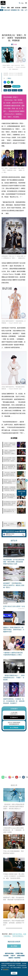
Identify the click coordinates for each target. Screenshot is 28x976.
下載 (26, 777)
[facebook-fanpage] (13, 961)
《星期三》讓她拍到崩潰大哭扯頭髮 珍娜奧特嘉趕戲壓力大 (9, 444)
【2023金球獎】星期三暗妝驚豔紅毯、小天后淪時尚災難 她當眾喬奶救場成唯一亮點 (10, 459)
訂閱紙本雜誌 (3, 2)
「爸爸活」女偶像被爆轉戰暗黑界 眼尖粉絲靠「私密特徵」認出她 (10, 488)
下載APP (12, 955)
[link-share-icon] (12, 82)
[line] (8, 961)
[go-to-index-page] (12, 44)
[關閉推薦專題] (26, 480)
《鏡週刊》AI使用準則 (14, 958)
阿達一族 (14, 90)
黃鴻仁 (9, 78)
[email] (20, 961)
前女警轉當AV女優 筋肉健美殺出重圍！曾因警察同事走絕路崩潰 (10, 503)
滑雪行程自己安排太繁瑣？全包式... (14, 607)
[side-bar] (26, 3)
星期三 (20, 90)
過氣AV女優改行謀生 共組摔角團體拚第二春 (10, 510)
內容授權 (5, 955)
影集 (5, 90)
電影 (9, 90)
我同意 (14, 973)
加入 (6, 777)
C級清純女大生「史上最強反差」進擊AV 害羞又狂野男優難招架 (10, 481)
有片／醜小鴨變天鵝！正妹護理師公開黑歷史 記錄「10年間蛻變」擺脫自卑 (9, 496)
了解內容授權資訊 (17, 936)
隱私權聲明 (5, 969)
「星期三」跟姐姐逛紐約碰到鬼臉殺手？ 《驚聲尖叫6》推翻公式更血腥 (10, 452)
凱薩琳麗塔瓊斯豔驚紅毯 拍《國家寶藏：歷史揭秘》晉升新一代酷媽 (9, 466)
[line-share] (8, 82)
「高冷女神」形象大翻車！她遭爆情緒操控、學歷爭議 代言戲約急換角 (10, 474)
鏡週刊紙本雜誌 (17, 934)
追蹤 (13, 777)
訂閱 (20, 777)
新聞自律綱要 (21, 955)
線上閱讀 (14, 946)
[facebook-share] (5, 82)
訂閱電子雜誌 (19, 953)
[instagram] (17, 961)
